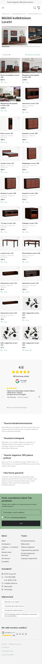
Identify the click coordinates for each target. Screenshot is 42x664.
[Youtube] (31, 644)
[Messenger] (35, 644)
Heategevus (6, 544)
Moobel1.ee (6, 14)
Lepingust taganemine (29, 558)
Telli (21, 523)
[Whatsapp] (38, 644)
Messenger (8, 586)
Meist (3, 541)
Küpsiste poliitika (8, 655)
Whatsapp (8, 590)
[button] (21, 2)
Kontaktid (5, 562)
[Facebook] (23, 644)
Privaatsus (5, 647)
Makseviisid (25, 544)
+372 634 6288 (9, 577)
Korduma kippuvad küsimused (28, 554)
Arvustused (6, 558)
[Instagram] (27, 644)
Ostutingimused (7, 651)
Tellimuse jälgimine (27, 547)
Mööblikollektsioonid (19, 14)
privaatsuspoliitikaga (18, 517)
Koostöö (5, 555)
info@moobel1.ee (10, 583)
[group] (21, 392)
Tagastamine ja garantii (30, 550)
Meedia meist (6, 552)
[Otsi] (35, 8)
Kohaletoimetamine (28, 541)
